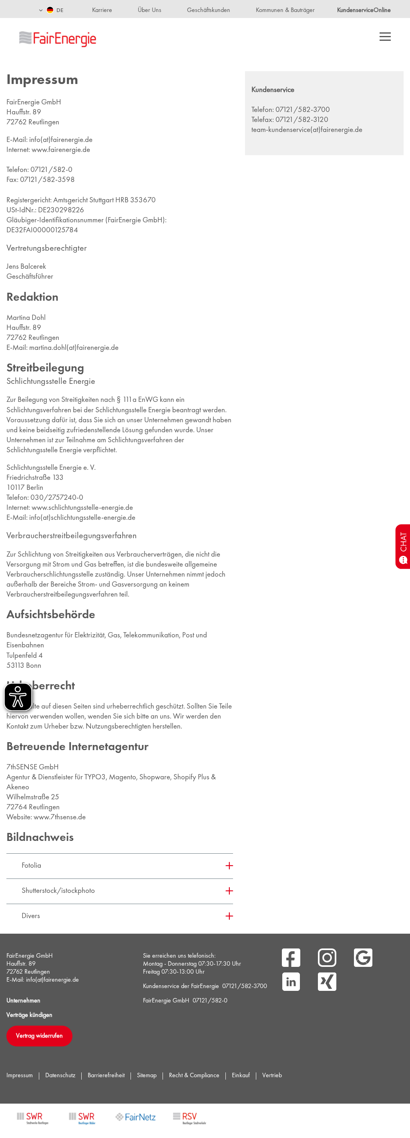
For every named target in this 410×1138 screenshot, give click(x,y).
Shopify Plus (191, 777)
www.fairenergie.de (61, 150)
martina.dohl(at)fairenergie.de (74, 348)
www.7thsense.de (60, 817)
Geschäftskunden (208, 10)
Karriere (102, 10)
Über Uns (149, 10)
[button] (50, 9)
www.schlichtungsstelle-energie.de (82, 508)
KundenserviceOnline (364, 10)
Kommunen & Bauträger (285, 10)
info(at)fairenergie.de (60, 140)
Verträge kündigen (29, 1015)
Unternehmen (23, 1001)
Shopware (154, 777)
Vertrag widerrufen (39, 1036)
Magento (122, 777)
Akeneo (17, 787)
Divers (31, 916)
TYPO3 (95, 777)
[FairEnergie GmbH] (70, 38)
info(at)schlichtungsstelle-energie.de (82, 518)
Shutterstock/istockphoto (58, 891)
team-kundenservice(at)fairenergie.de (306, 130)
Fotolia (31, 866)
